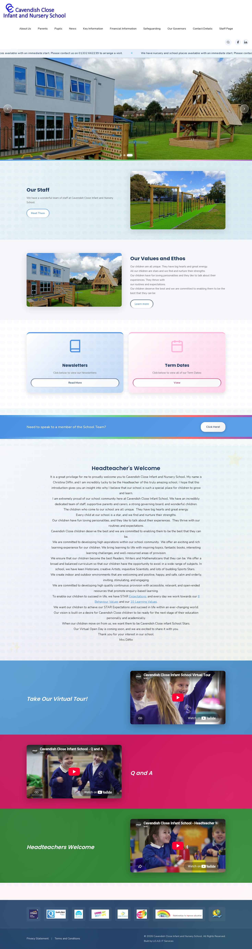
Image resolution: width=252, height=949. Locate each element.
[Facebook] (238, 42)
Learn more (142, 304)
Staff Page (226, 29)
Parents (43, 29)
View (177, 383)
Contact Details (202, 29)
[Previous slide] (7, 108)
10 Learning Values (143, 602)
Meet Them (38, 213)
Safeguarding (152, 29)
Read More (75, 382)
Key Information (93, 29)
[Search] (228, 42)
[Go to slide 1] (121, 155)
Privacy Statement (38, 938)
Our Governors (176, 29)
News (72, 29)
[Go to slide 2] (126, 155)
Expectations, (138, 596)
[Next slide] (244, 108)
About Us (25, 29)
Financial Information (123, 29)
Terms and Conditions (67, 938)
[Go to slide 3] (131, 155)
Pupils (58, 29)
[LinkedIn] (246, 42)
